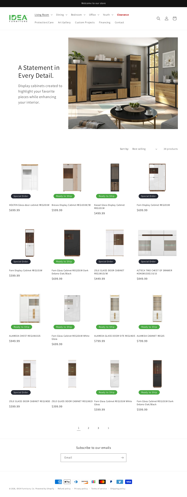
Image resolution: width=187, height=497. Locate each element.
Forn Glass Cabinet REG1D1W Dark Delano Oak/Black (155, 403)
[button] (43, 15)
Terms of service (99, 488)
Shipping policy (117, 488)
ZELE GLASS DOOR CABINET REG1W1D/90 (109, 272)
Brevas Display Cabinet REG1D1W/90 (71, 205)
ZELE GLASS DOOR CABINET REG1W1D (72, 401)
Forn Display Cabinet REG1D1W (25, 270)
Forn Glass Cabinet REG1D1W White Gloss (113, 403)
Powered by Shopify (44, 488)
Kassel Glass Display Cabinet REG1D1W (109, 207)
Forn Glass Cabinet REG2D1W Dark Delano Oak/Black (70, 272)
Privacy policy (81, 488)
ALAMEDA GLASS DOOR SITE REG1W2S (114, 335)
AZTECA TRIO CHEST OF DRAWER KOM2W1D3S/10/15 (154, 272)
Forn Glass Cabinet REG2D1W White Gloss (70, 337)
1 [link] (78, 428)
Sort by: (124, 148)
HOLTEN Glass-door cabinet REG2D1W (29, 205)
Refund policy (64, 488)
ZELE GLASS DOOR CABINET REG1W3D (29, 401)
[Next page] (108, 428)
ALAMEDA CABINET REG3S (151, 335)
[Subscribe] (122, 457)
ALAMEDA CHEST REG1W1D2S (25, 335)
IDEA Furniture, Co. (26, 488)
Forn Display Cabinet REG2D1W (153, 205)
